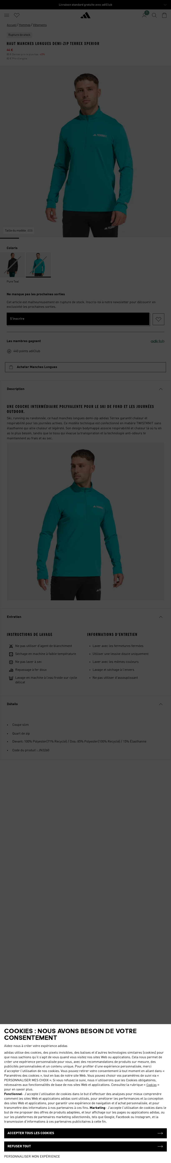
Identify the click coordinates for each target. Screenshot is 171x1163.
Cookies (151, 1085)
